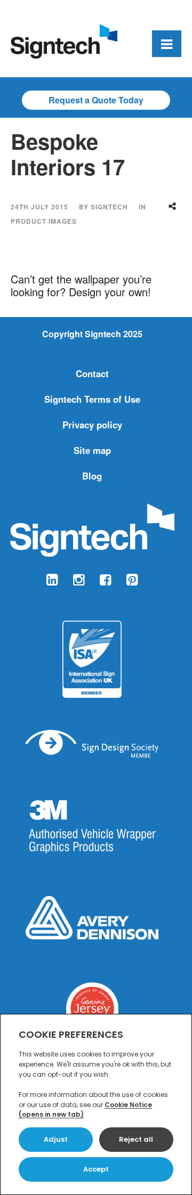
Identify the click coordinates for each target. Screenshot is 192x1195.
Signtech (109, 207)
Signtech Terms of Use (92, 399)
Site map (92, 450)
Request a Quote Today (96, 100)
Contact (92, 373)
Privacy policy (92, 424)
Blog (92, 475)
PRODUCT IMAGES (44, 221)
